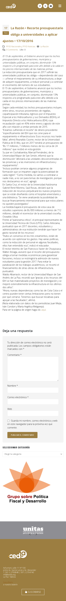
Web (9, 408)
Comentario (14, 354)
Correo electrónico (18, 397)
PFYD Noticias (29, 46)
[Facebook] (40, 6)
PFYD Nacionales (14, 46)
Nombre (12, 385)
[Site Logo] (11, 6)
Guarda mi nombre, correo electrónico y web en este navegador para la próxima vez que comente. (32, 424)
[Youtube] (51, 6)
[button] (59, 6)
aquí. (43, 309)
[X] (45, 6)
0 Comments (12, 49)
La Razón (44, 46)
